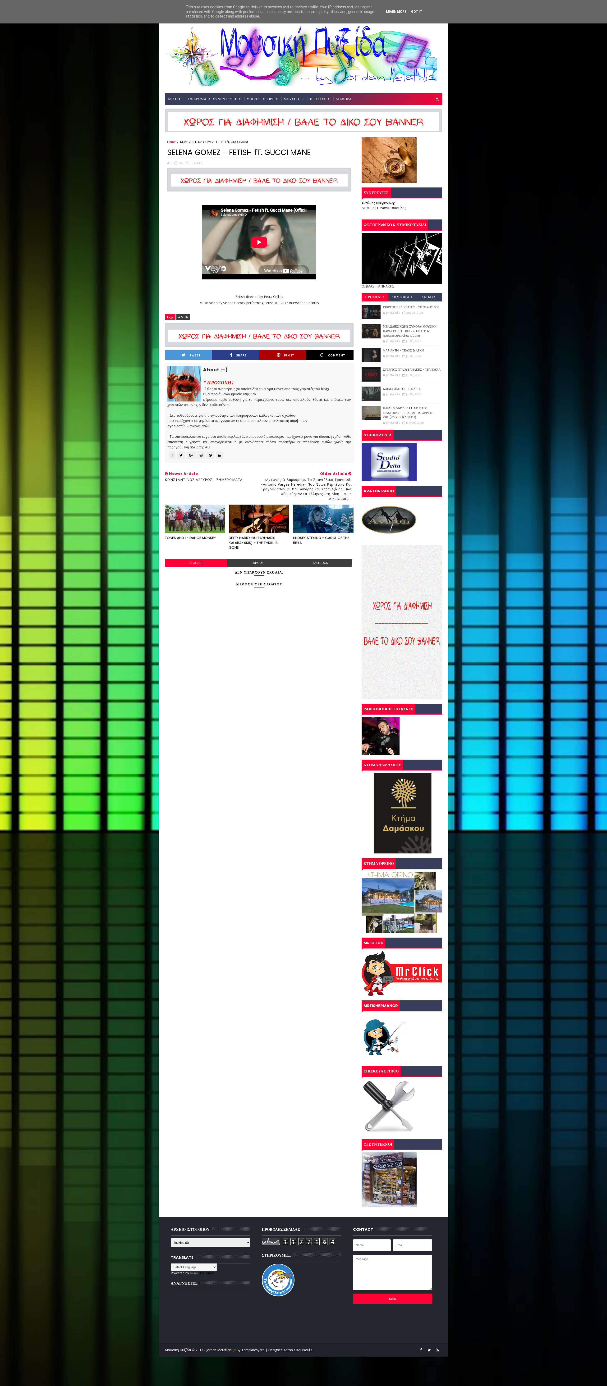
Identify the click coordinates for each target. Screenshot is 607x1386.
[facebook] (420, 1350)
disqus (258, 563)
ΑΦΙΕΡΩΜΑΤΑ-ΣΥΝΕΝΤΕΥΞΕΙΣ (214, 99)
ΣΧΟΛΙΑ (429, 297)
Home (171, 142)
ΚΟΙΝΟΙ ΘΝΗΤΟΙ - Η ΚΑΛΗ (401, 389)
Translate (206, 1273)
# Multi (183, 317)
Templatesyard (252, 1350)
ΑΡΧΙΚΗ (175, 99)
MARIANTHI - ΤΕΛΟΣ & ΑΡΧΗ (403, 350)
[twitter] (429, 1350)
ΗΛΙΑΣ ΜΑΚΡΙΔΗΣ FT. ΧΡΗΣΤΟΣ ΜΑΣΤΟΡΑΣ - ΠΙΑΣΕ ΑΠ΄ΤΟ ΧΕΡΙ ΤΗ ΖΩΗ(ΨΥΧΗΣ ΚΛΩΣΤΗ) (408, 412)
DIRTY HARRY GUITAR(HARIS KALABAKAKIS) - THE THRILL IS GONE (253, 542)
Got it (416, 12)
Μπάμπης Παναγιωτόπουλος (384, 207)
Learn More (396, 12)
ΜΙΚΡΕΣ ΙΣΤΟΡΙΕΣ (262, 99)
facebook (320, 563)
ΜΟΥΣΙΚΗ (292, 99)
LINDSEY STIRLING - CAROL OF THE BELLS (321, 540)
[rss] (437, 1350)
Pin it (289, 355)
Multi (183, 142)
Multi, (199, 163)
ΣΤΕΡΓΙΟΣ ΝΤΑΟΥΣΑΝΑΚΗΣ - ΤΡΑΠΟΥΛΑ (412, 369)
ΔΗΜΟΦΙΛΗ (401, 297)
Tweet (195, 355)
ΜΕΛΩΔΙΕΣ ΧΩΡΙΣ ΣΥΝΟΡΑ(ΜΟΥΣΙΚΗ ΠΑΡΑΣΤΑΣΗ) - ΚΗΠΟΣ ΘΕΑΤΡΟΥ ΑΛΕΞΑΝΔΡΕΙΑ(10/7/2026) (410, 331)
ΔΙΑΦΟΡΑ (344, 99)
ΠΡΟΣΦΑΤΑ (375, 297)
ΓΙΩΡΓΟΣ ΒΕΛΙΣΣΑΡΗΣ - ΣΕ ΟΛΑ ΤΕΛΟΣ (411, 307)
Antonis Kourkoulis (298, 1350)
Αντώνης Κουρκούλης (378, 203)
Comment (336, 355)
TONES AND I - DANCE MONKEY (190, 537)
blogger (195, 563)
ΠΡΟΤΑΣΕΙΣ (320, 99)
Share (241, 355)
